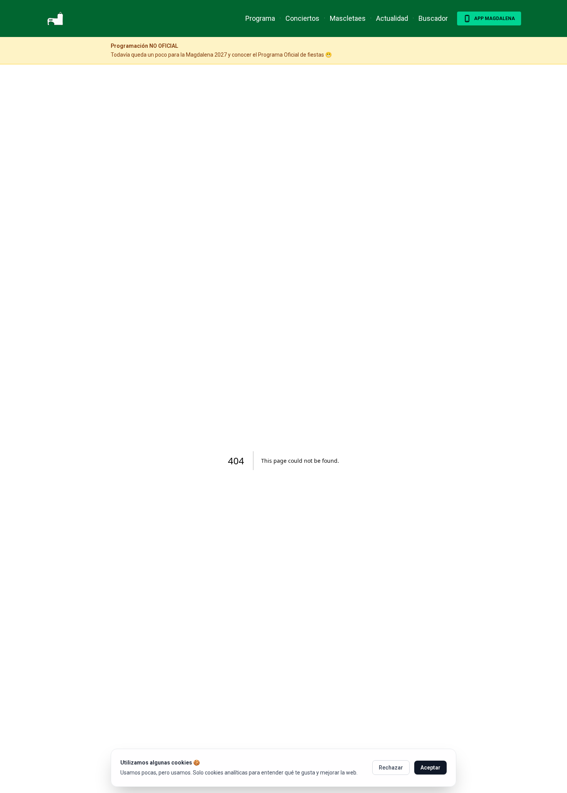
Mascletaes (348, 18)
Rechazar (391, 767)
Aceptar (430, 767)
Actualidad (392, 18)
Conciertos (302, 18)
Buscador (433, 18)
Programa (260, 18)
